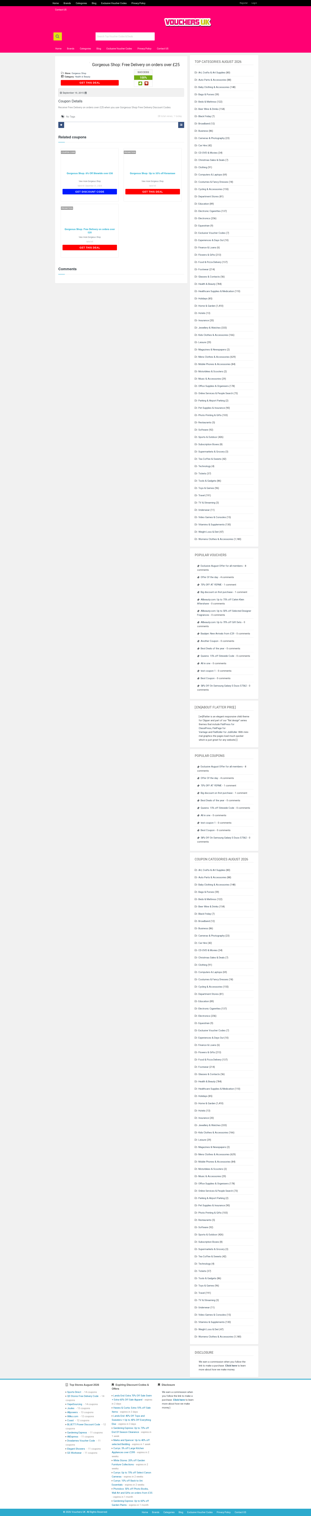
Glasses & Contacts (209, 276)
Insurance (203, 320)
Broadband (204, 123)
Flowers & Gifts (206, 254)
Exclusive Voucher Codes (114, 3)
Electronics (204, 218)
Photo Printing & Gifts (210, 415)
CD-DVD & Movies (208, 152)
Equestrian (204, 225)
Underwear (204, 510)
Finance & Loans (207, 247)
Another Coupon (209, 641)
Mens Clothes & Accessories (214, 356)
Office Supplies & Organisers (213, 386)
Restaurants (204, 422)
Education (203, 203)
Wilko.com (72, 1416)
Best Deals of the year (212, 648)
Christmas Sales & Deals (211, 160)
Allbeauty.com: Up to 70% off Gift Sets (221, 622)
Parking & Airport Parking (211, 400)
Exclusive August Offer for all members (222, 565)
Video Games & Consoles (212, 517)
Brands (67, 3)
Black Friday (204, 116)
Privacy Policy (138, 3)
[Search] (57, 36)
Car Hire (202, 145)
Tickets (202, 473)
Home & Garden (206, 305)
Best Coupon (208, 678)
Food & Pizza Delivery (209, 262)
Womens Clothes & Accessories (215, 539)
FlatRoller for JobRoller (225, 732)
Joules (70, 1408)
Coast (70, 1420)
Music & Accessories (209, 378)
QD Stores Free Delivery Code (82, 1396)
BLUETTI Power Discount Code (83, 1424)
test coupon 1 (208, 670)
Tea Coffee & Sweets (209, 458)
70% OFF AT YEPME (211, 584)
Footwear (203, 269)
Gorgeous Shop (79, 73)
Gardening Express (77, 1432)
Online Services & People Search (215, 393)
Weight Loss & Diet (208, 531)
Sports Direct (74, 1392)
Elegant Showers (76, 1448)
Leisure (202, 342)
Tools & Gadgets (207, 480)
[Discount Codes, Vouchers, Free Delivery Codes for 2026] (186, 20)
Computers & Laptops (210, 174)
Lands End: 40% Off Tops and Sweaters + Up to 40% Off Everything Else (131, 1419)
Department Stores (208, 196)
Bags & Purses (206, 94)
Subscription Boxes (208, 444)
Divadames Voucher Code (81, 1440)
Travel (201, 495)
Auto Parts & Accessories (212, 79)
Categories (81, 3)
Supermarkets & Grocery (211, 451)
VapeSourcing (74, 1404)
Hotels (201, 313)
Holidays (202, 298)
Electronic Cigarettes (209, 211)
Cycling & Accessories (210, 189)
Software (203, 429)
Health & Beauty (82, 76)
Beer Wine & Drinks (208, 109)
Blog (94, 3)
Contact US (61, 9)
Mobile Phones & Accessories (214, 364)
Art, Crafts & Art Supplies (211, 72)
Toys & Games (206, 488)
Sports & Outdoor (207, 437)
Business (203, 130)
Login (254, 3)
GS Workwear (74, 1452)
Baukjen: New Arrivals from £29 (217, 633)
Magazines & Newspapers (212, 349)
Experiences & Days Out (211, 240)
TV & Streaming (206, 502)
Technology (204, 466)
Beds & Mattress (207, 101)
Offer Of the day (209, 577)
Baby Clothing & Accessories (213, 87)
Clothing (202, 167)
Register (244, 3)
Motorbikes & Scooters (210, 371)
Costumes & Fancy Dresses (213, 181)
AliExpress (72, 1436)
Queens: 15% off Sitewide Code (217, 655)
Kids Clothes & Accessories (213, 335)
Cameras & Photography (211, 138)
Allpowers (72, 1412)
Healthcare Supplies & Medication (216, 291)
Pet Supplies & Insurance (211, 407)
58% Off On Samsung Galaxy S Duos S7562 (224, 685)
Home (56, 3)
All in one (205, 663)
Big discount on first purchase (217, 592)
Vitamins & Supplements (211, 524)
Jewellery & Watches (209, 327)
